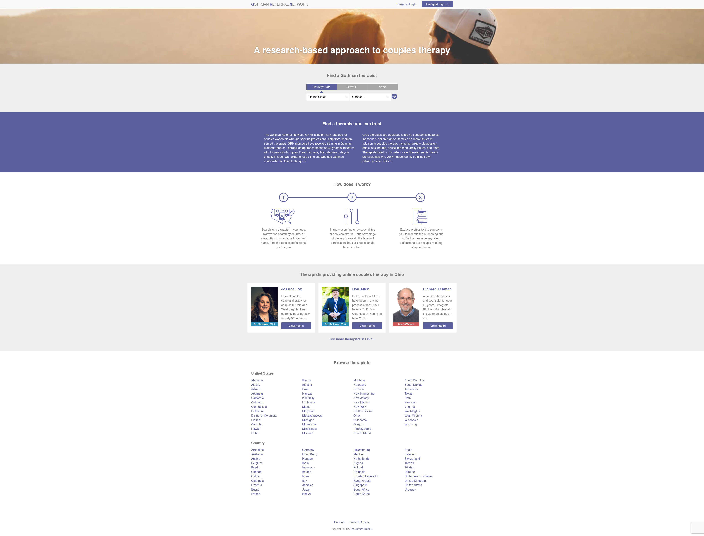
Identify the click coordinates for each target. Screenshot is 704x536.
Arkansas (257, 393)
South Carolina (414, 380)
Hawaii (255, 428)
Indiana (307, 384)
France (255, 494)
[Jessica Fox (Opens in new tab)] (264, 304)
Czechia (256, 485)
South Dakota (413, 384)
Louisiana (308, 402)
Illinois (306, 380)
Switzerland (412, 458)
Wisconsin (411, 420)
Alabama (257, 380)
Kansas (307, 393)
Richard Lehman (437, 288)
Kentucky (308, 398)
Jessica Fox (291, 288)
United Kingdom (415, 480)
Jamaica (307, 485)
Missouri (307, 433)
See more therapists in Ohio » (352, 338)
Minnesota (309, 424)
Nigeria (358, 463)
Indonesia (308, 467)
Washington (412, 411)
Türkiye (409, 467)
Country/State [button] (321, 87)
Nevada (358, 389)
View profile (296, 326)
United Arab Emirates (418, 476)
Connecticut (259, 406)
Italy (305, 480)
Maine (306, 406)
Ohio (356, 415)
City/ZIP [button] (352, 87)
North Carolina (363, 411)
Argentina (257, 450)
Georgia (256, 424)
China (255, 476)
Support (339, 522)
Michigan (308, 420)
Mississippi (309, 428)
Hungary (308, 458)
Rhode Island (362, 433)
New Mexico (361, 402)
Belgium (256, 463)
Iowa (305, 389)
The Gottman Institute (361, 528)
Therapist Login (406, 4)
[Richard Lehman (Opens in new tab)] (406, 304)
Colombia (257, 480)
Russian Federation (366, 476)
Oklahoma (360, 420)
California (257, 398)
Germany (308, 450)
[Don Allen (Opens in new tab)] (335, 304)
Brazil (255, 467)
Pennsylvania (362, 428)
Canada (256, 472)
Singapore (360, 485)
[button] (394, 97)
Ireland (306, 472)
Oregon (358, 424)
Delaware (257, 411)
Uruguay (410, 489)
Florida (255, 420)
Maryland (308, 411)
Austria (255, 458)
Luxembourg (361, 450)
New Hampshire (364, 393)
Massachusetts (312, 415)
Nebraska (359, 384)
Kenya (306, 494)
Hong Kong (309, 454)
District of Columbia (264, 415)
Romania (359, 472)
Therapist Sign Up (437, 4)
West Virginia (413, 415)
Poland (358, 467)
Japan (306, 489)
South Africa (361, 489)
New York (359, 406)
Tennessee (412, 389)
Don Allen (360, 288)
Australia (257, 454)
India (305, 463)
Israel (305, 476)
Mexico (358, 454)
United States (413, 485)
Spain (408, 450)
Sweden (410, 454)
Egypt (255, 489)
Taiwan (409, 463)
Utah (408, 398)
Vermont (410, 402)
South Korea (361, 494)
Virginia (410, 406)
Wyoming (411, 424)
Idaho (254, 433)
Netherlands (361, 458)
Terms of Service (359, 522)
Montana (359, 380)
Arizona (256, 389)
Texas (408, 393)
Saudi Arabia (362, 480)
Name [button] (382, 87)
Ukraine (410, 472)
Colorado (257, 402)
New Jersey (361, 398)
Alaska (255, 384)
